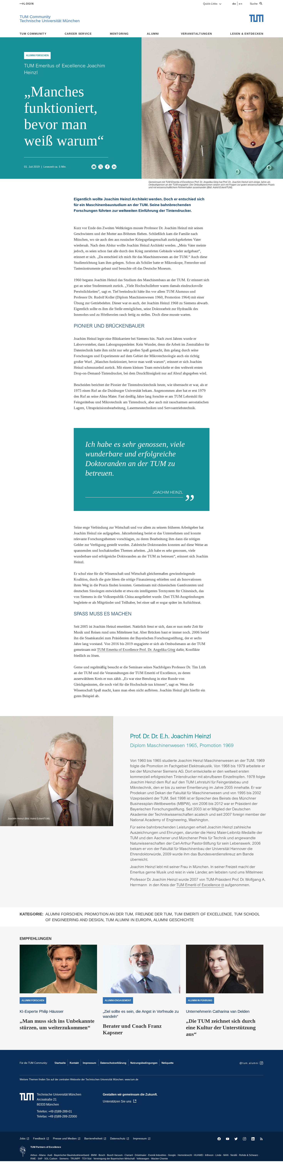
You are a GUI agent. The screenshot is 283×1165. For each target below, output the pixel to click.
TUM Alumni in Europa (128, 920)
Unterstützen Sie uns (117, 1101)
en (240, 3)
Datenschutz (117, 1138)
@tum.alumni (249, 1063)
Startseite (60, 1062)
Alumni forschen (63, 914)
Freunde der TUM (153, 914)
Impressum (89, 1062)
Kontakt (74, 1062)
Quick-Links (210, 3)
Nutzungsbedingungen (143, 1062)
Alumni (153, 33)
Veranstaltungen (196, 33)
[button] (93, 166)
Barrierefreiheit (93, 1138)
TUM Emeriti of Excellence (198, 885)
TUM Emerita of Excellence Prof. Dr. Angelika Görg (136, 650)
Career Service (78, 33)
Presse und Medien (65, 1138)
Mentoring (119, 33)
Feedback (39, 1138)
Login (29, 3)
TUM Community (33, 33)
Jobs (22, 1138)
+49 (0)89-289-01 (60, 1111)
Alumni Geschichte (173, 920)
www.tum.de (131, 1079)
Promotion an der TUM (109, 914)
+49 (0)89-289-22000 (62, 1116)
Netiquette (167, 1062)
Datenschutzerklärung (113, 1062)
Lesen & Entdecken (246, 33)
